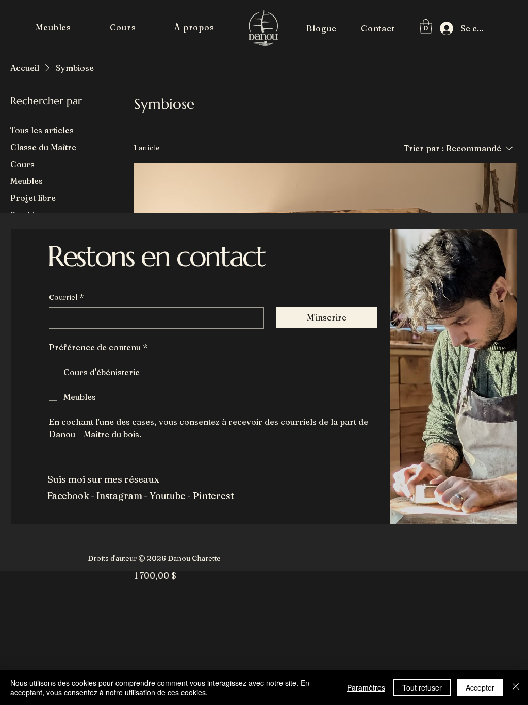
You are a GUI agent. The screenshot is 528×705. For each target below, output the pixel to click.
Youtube (168, 496)
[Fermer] (515, 687)
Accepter (480, 687)
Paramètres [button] (366, 687)
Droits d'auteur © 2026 (127, 558)
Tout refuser (422, 687)
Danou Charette (193, 558)
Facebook (68, 496)
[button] (53, 27)
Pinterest (213, 496)
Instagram (119, 496)
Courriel (66, 297)
